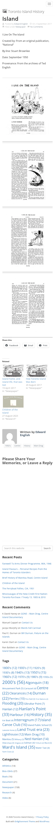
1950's (8, 445)
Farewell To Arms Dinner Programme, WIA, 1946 (26, 563)
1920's (39, 668)
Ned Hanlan (37, 739)
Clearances (20, 693)
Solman (29, 742)
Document (7, 781)
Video (5, 797)
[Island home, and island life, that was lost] (12, 370)
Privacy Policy (42, 817)
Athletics (6, 765)
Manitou (8, 739)
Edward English (21, 23)
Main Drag (38, 445)
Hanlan (10, 709)
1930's (8, 672)
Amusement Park (13, 688)
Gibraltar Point (34, 703)
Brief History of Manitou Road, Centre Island (25, 577)
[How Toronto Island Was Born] (36, 370)
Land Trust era (33, 729)
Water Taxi (43, 747)
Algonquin (37, 682)
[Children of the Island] (12, 401)
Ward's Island (18, 747)
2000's (13, 682)
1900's (25, 668)
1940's (22, 672)
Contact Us (27, 622)
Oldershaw (8, 743)
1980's (36, 677)
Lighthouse (13, 734)
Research (7, 792)
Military (19, 739)
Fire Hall (30, 699)
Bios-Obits (7, 771)
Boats (5, 776)
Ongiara (19, 743)
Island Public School (40, 725)
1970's (24, 677)
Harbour (20, 714)
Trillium (39, 743)
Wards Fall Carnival (31, 627)
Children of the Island (13, 583)
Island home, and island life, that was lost (12, 381)
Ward (48, 743)
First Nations (42, 699)
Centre (17, 445)
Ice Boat (7, 720)
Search (47, 548)
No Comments (36, 26)
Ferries (17, 699)
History (27, 445)
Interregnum (27, 719)
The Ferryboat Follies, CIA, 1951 (18, 588)
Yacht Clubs (8, 752)
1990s (48, 676)
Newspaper (21, 26)
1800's (9, 668)
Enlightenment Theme (25, 821)
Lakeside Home (9, 730)
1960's (9, 677)
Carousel (30, 688)
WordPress (44, 821)
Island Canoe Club (26, 722)
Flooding (12, 703)
